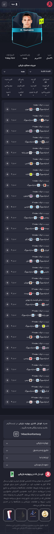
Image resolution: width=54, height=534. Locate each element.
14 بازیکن (23, 528)
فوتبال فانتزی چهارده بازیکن (30, 423)
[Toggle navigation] (4, 4)
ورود (13, 4)
